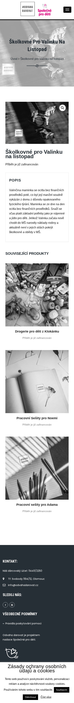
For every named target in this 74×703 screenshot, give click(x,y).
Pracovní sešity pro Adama (37, 504)
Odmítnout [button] (30, 697)
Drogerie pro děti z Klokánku (37, 331)
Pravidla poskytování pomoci (23, 623)
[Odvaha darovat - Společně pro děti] (28, 9)
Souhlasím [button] (61, 689)
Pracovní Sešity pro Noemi (37, 418)
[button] (62, 108)
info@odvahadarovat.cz (23, 585)
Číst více (46, 697)
